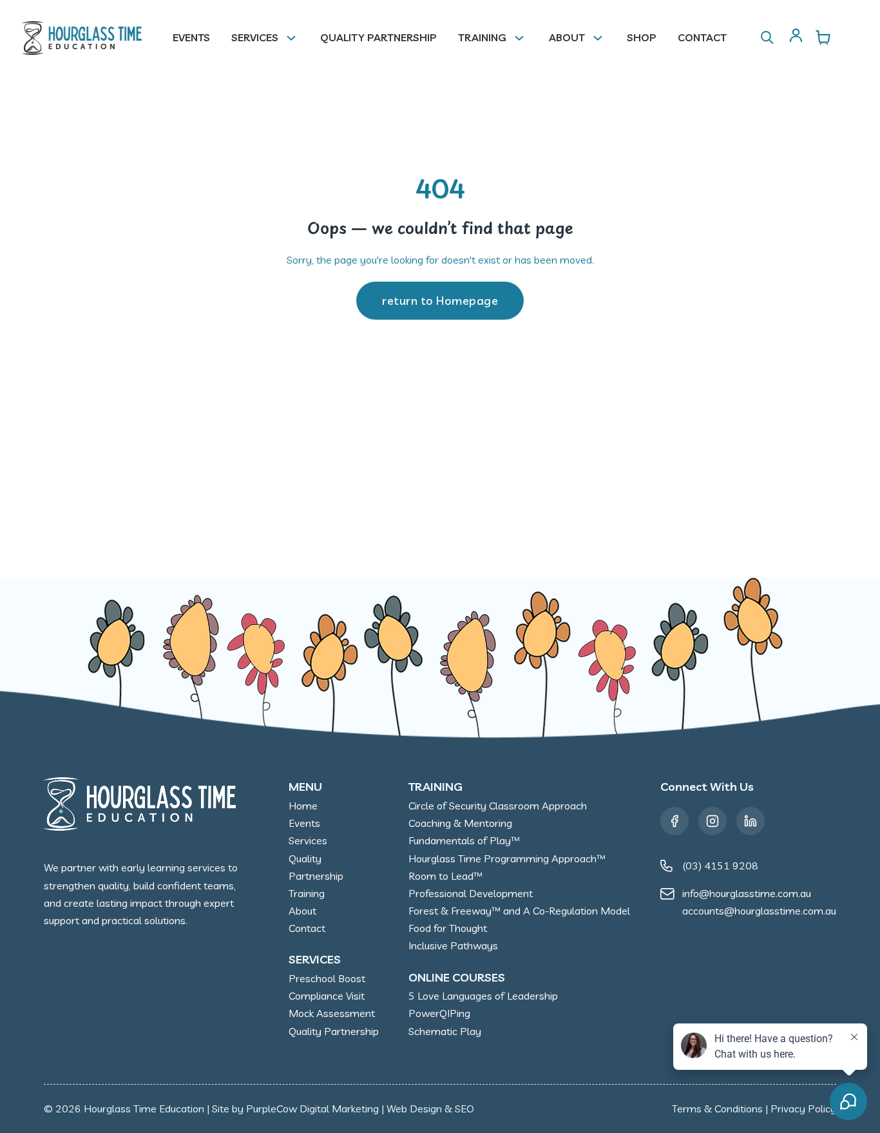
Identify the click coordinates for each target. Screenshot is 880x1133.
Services (254, 37)
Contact (702, 37)
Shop (641, 37)
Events (191, 37)
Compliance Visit (327, 995)
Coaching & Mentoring (460, 823)
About (567, 37)
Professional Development (470, 893)
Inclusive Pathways (453, 945)
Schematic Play (444, 1031)
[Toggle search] (767, 38)
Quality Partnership (378, 37)
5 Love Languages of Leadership (483, 995)
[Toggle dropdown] (296, 38)
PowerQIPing (439, 1013)
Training (482, 37)
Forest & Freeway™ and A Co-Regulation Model (519, 910)
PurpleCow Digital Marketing (312, 1108)
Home (303, 805)
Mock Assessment (332, 1013)
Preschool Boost (327, 978)
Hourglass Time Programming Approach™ (507, 858)
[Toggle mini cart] (823, 37)
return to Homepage (440, 300)
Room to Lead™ (445, 875)
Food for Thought (447, 928)
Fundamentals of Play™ (464, 840)
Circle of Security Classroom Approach (497, 805)
